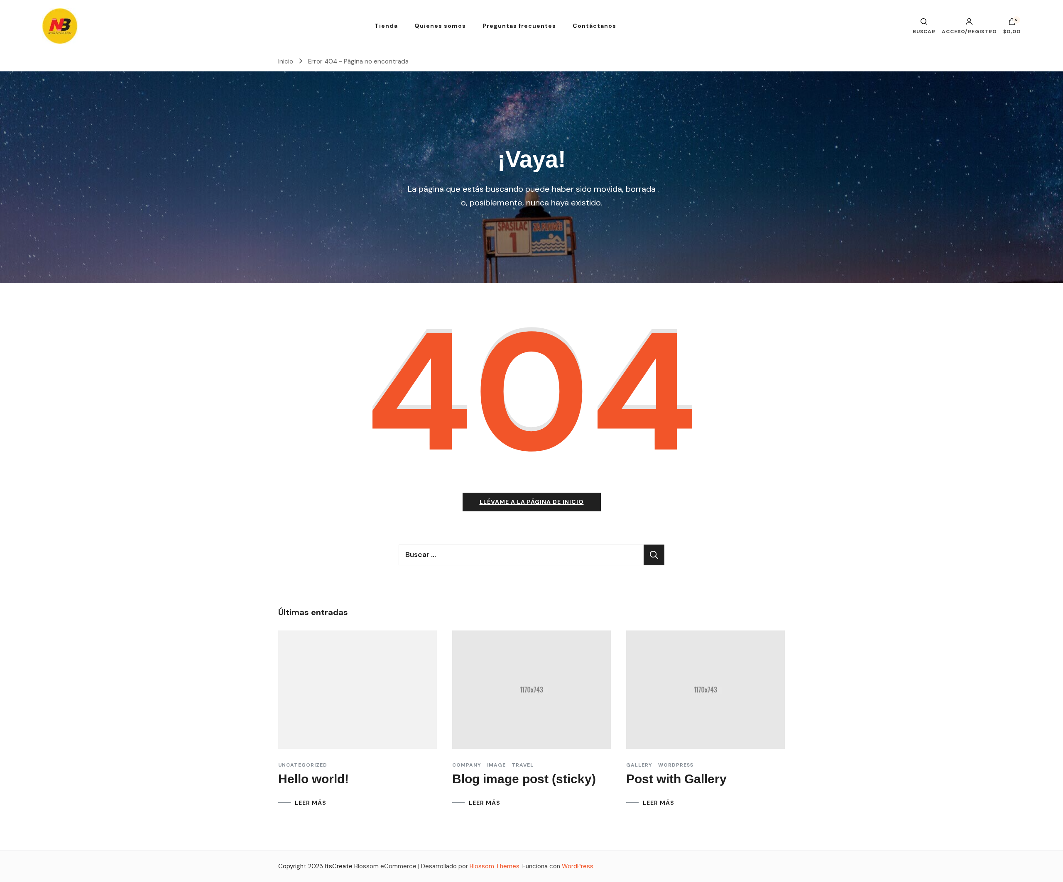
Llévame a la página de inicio (532, 502)
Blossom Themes (494, 866)
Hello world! (313, 779)
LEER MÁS (310, 803)
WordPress (577, 866)
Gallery (639, 765)
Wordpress (675, 765)
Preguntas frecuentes (519, 25)
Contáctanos (594, 25)
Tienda (386, 25)
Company (466, 765)
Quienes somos (440, 25)
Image (496, 765)
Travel (523, 765)
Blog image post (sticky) (524, 779)
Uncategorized (302, 765)
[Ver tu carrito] (1012, 23)
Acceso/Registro (969, 31)
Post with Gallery (676, 779)
